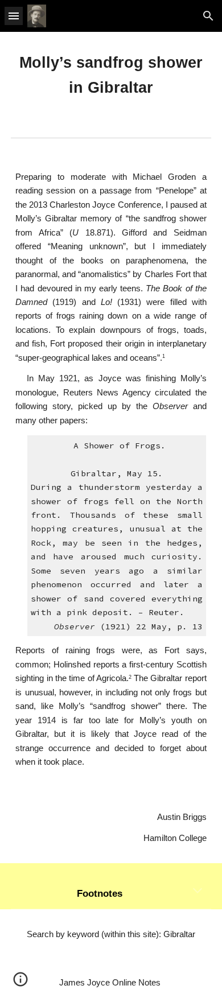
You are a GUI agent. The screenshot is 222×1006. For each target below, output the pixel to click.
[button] (13, 15)
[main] (111, 75)
